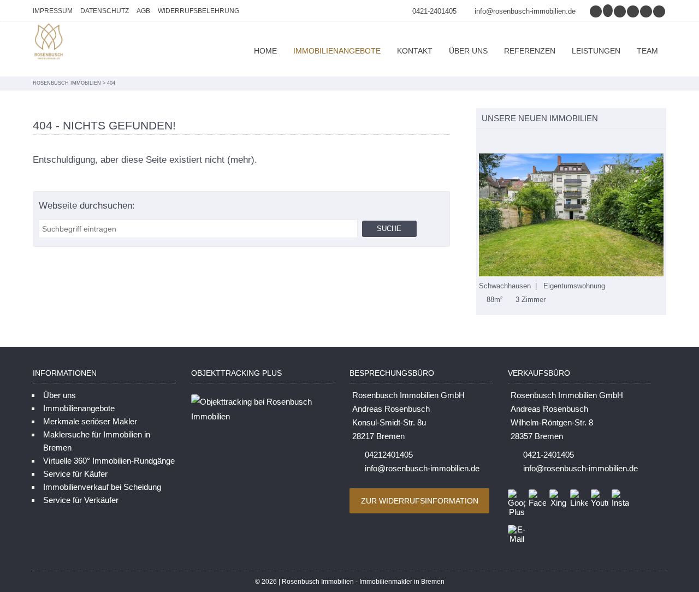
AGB (143, 11)
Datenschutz (104, 11)
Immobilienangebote (337, 50)
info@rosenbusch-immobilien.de (525, 11)
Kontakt (415, 50)
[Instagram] (596, 11)
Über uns (468, 50)
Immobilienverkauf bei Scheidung (102, 487)
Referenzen (529, 50)
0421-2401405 (434, 11)
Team (647, 50)
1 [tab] (482, 142)
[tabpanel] (571, 229)
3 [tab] (505, 142)
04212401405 (389, 454)
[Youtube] (659, 11)
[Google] (608, 11)
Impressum (53, 11)
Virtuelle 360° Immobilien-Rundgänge (109, 460)
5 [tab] (528, 142)
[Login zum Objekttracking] (262, 416)
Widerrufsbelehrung (198, 11)
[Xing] (633, 11)
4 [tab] (516, 142)
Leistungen (596, 50)
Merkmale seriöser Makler (90, 421)
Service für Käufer (75, 473)
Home (265, 50)
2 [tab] (493, 142)
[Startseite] (49, 43)
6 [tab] (539, 142)
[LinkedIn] (646, 11)
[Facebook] (620, 11)
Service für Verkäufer (81, 500)
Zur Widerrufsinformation (419, 500)
